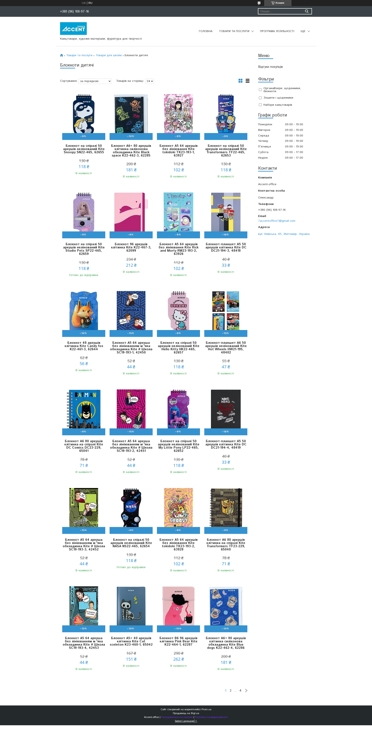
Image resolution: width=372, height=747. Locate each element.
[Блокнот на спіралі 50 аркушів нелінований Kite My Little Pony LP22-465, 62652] (178, 411)
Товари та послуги (234, 31)
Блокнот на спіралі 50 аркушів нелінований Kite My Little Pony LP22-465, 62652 (178, 446)
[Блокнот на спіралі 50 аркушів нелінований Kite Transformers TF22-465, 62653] (225, 115)
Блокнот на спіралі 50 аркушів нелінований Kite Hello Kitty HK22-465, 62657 (178, 347)
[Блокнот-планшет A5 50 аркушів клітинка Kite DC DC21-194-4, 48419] (225, 411)
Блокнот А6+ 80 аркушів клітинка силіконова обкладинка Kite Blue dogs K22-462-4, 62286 (226, 643)
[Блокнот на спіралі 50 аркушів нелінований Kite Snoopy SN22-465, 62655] (83, 115)
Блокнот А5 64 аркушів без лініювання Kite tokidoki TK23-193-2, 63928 (179, 544)
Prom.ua (206, 709)
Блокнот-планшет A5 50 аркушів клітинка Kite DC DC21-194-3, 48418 (225, 247)
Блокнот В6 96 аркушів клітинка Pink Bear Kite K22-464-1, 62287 (178, 641)
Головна (205, 31)
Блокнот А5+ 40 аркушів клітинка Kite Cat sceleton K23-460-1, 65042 (131, 641)
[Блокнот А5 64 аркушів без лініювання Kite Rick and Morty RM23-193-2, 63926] (178, 214)
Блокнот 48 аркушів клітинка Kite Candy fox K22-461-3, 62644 (84, 346)
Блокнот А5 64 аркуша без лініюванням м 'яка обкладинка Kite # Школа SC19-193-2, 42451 (131, 446)
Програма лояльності (277, 31)
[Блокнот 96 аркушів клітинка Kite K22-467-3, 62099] (131, 214)
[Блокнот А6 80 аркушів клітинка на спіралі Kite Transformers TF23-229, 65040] (225, 509)
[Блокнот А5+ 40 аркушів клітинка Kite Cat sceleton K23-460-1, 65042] (131, 608)
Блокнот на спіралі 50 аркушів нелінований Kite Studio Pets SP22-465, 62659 (84, 249)
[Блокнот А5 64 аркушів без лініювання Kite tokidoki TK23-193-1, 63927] (178, 115)
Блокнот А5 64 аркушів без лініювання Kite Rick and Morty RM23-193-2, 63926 (178, 249)
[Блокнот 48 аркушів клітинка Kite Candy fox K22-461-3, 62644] (83, 312)
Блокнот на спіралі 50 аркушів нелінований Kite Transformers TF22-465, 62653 (226, 150)
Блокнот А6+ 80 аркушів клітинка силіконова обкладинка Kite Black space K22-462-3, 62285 (131, 150)
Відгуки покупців (270, 67)
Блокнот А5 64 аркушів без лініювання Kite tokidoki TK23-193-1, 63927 (179, 150)
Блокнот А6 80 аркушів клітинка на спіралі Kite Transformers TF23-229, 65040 (225, 544)
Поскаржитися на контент (177, 717)
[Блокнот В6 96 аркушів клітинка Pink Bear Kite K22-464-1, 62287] (178, 608)
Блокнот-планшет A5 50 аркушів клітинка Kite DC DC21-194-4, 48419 (225, 444)
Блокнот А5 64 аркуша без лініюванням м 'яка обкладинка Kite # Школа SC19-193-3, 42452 (84, 544)
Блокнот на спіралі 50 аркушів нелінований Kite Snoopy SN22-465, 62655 (84, 149)
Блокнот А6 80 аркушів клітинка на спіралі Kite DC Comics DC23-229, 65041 (83, 446)
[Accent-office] (73, 28)
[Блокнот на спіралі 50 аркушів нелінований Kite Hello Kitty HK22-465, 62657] (178, 312)
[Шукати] (307, 11)
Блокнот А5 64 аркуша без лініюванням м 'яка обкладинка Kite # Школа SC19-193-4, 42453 (84, 643)
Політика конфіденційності (211, 717)
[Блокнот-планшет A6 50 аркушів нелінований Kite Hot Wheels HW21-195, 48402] (225, 312)
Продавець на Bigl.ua (186, 713)
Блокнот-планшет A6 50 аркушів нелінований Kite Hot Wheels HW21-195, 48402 (226, 347)
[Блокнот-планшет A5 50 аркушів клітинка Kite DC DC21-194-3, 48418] (225, 214)
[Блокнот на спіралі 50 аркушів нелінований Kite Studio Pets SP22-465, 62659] (83, 214)
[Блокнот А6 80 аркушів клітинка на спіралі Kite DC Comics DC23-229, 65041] (83, 411)
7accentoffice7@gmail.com (276, 221)
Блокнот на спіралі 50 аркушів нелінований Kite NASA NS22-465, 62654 (131, 543)
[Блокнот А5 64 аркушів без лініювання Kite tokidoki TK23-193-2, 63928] (178, 509)
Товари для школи (109, 55)
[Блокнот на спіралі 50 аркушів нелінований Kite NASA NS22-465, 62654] (131, 509)
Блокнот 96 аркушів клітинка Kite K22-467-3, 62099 (131, 247)
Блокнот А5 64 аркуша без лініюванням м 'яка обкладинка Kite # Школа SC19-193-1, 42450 (131, 347)
